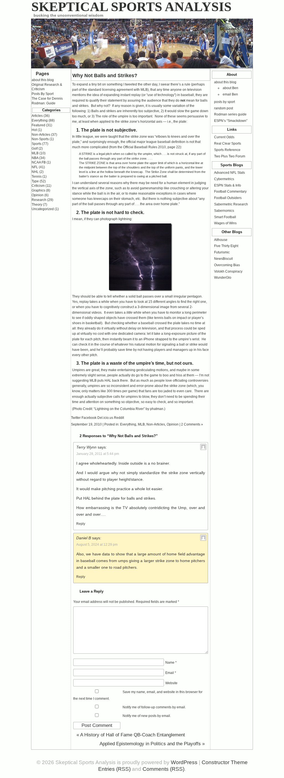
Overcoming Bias (227, 265)
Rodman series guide (230, 114)
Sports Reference (227, 150)
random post (223, 108)
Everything (128, 424)
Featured (38, 125)
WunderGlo (222, 278)
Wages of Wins (225, 223)
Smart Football (225, 217)
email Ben (230, 94)
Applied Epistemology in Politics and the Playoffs (152, 743)
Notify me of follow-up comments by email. (154, 707)
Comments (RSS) (163, 769)
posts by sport (224, 102)
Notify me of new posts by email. (147, 716)
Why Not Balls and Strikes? (104, 75)
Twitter (76, 418)
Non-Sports (40, 139)
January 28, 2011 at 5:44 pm (97, 454)
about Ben (230, 88)
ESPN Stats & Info (227, 185)
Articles (37, 116)
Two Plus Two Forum (229, 156)
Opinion (173, 424)
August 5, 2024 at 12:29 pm (97, 545)
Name (171, 662)
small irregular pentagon (183, 296)
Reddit (119, 418)
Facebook (89, 418)
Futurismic (222, 252)
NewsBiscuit (223, 259)
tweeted (131, 84)
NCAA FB (39, 162)
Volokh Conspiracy (228, 271)
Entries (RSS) (114, 769)
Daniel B (83, 538)
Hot (34, 130)
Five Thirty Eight (226, 246)
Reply (80, 524)
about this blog (225, 82)
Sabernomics (224, 211)
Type (35, 181)
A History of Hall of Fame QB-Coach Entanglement (131, 734)
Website (171, 683)
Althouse (220, 240)
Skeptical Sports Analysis (131, 6)
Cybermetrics (224, 179)
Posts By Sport (43, 94)
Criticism (38, 186)
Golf (35, 148)
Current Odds (224, 137)
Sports (36, 144)
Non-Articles (155, 424)
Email (170, 673)
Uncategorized (43, 209)
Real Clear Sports (227, 143)
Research (39, 200)
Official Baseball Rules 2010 (144, 147)
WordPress (184, 762)
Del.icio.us (105, 418)
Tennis (37, 176)
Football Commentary (230, 191)
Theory (37, 205)
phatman (156, 409)
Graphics (38, 190)
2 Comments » (192, 424)
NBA (35, 158)
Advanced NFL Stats (229, 173)
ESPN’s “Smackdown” (230, 121)
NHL (35, 172)
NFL (35, 167)
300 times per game (122, 391)
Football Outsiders (228, 198)
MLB (141, 424)
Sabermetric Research (231, 204)
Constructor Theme (225, 762)
